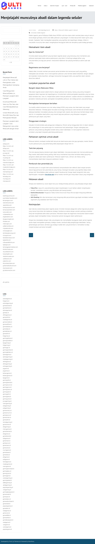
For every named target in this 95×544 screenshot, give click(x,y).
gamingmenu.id (7, 389)
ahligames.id (6, 434)
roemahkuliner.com (8, 203)
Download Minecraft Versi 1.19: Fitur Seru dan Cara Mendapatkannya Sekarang (10, 105)
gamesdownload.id (8, 501)
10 (4, 51)
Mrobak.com (6, 221)
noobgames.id (7, 510)
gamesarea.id (6, 452)
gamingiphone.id (7, 338)
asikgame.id (6, 459)
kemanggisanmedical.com (10, 247)
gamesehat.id (6, 517)
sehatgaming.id (7, 485)
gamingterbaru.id (8, 352)
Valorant (75, 30)
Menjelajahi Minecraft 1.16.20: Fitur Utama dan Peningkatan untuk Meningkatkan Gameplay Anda (11, 82)
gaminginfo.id (7, 380)
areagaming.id (7, 406)
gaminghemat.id (7, 382)
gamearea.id (6, 454)
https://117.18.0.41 (8, 160)
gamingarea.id (7, 396)
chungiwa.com (7, 235)
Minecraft (61, 30)
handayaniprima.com (9, 207)
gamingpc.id (6, 347)
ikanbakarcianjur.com (9, 237)
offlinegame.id (7, 361)
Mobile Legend (68, 30)
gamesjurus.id (7, 415)
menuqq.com (6, 181)
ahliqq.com (6, 148)
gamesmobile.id (7, 322)
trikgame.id (6, 301)
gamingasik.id (7, 392)
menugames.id (7, 429)
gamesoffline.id (7, 324)
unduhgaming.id (7, 478)
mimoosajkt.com (7, 231)
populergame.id (7, 529)
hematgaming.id (7, 422)
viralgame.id (6, 524)
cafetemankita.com (8, 226)
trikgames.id (6, 336)
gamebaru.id (6, 508)
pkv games (6, 282)
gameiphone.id (7, 308)
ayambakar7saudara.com (10, 198)
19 (8, 54)
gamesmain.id (7, 417)
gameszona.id (7, 424)
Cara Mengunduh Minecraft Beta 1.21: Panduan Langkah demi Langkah (11, 94)
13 (11, 51)
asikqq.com (6, 144)
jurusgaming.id (7, 401)
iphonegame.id (7, 354)
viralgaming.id (7, 489)
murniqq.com (7, 179)
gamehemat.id (7, 436)
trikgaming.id (6, 345)
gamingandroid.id (8, 350)
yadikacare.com (7, 258)
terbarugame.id (7, 373)
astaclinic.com (7, 261)
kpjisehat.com (7, 240)
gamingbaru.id (7, 471)
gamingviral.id (7, 473)
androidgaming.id (8, 303)
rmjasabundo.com (8, 228)
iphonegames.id (7, 310)
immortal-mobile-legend (38, 32)
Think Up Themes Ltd (15, 541)
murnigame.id (7, 450)
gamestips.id (6, 329)
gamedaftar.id (7, 515)
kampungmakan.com (9, 210)
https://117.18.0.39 (8, 151)
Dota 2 (56, 30)
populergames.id (7, 506)
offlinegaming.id (7, 364)
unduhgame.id (7, 527)
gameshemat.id (7, 431)
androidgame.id (7, 298)
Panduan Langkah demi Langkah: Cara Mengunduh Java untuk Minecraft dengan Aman (11, 125)
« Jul (10, 62)
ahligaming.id (7, 427)
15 (16, 51)
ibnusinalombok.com (9, 263)
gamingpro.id (6, 475)
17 (4, 54)
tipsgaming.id (7, 343)
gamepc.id (6, 312)
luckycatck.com (7, 212)
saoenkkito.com (7, 205)
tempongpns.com (8, 200)
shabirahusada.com (8, 256)
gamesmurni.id (7, 413)
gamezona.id (6, 448)
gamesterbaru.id (7, 326)
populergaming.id (8, 487)
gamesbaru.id (7, 499)
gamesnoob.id (7, 494)
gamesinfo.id (6, 317)
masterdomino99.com (9, 167)
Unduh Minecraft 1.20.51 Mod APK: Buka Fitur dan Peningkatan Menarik (11, 115)
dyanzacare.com (7, 268)
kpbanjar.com (6, 244)
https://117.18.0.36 (8, 146)
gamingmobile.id (7, 340)
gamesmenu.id (7, 410)
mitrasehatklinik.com (9, 242)
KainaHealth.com (8, 254)
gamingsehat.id (7, 480)
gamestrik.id (6, 333)
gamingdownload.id (8, 468)
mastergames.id (7, 464)
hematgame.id (7, 462)
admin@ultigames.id (44, 30)
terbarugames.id (7, 375)
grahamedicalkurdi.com (9, 265)
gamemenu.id (7, 445)
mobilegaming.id (7, 359)
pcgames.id (6, 371)
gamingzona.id (7, 399)
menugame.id (7, 466)
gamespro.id (6, 496)
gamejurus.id (6, 443)
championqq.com (8, 172)
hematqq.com (7, 176)
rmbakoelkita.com (8, 214)
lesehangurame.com (9, 196)
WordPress (31, 541)
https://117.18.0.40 (8, 174)
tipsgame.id (6, 378)
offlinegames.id (7, 315)
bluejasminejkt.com (8, 219)
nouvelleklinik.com (8, 251)
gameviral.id (6, 513)
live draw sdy (49, 174)
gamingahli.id (7, 394)
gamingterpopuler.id (8, 492)
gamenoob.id (6, 503)
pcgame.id (6, 368)
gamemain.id (6, 441)
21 (13, 54)
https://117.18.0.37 (8, 169)
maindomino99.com (8, 162)
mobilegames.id (7, 319)
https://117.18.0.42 (8, 155)
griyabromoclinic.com (9, 270)
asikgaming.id (7, 408)
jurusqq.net (6, 153)
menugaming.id (7, 403)
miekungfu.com (7, 224)
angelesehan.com (8, 216)
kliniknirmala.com (8, 249)
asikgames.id (6, 438)
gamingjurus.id (7, 387)
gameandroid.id (7, 305)
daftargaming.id (7, 482)
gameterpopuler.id (8, 520)
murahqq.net (6, 158)
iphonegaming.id (7, 357)
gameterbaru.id (7, 331)
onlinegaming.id (7, 366)
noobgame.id (6, 522)
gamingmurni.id (7, 385)
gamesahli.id (6, 420)
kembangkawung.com (9, 233)
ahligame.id (6, 457)
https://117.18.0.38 (8, 165)
